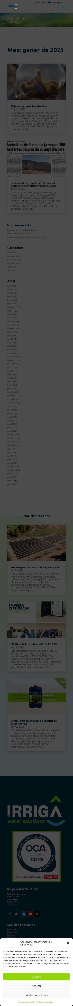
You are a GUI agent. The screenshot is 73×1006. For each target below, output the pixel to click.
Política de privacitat (44, 1002)
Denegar (36, 985)
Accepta (36, 976)
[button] (68, 943)
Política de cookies (26, 1002)
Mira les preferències (36, 995)
